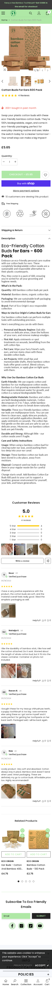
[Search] (30, 13)
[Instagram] (21, 925)
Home (4, 20)
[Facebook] (12, 925)
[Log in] (39, 13)
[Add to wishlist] (45, 174)
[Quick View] (22, 835)
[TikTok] (30, 925)
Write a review (22, 561)
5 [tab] (33, 881)
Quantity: (6, 156)
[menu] (3, 13)
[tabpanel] (13, 852)
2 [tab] (22, 881)
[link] (15, 982)
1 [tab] (18, 881)
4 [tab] (30, 881)
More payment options (26, 190)
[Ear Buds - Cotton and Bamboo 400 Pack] (13, 839)
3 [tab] (26, 881)
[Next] (47, 70)
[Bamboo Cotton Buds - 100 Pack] (39, 839)
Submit (41, 916)
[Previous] (42, 70)
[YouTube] (39, 925)
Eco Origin (7, 861)
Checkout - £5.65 (21, 174)
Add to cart (13, 854)
